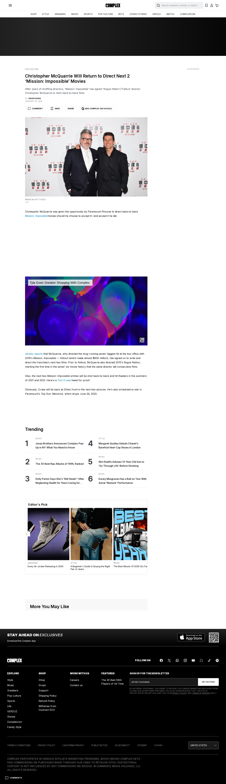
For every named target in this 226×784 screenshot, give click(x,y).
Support (43, 690)
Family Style (14, 727)
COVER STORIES (138, 14)
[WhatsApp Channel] (177, 660)
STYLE (45, 14)
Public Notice (99, 745)
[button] (203, 745)
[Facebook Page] (161, 660)
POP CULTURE (105, 14)
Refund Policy (47, 700)
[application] (86, 311)
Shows (11, 716)
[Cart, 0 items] (217, 5)
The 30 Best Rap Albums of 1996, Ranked (60, 463)
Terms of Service (201, 693)
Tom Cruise (64, 380)
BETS (121, 14)
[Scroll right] (144, 533)
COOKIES (158, 745)
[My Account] (212, 5)
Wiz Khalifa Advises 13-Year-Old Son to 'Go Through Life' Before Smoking (121, 463)
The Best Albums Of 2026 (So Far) (130, 566)
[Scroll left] (27, 533)
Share (70, 108)
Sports (11, 700)
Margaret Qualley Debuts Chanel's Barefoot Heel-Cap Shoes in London (120, 445)
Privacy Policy (179, 693)
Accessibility (122, 745)
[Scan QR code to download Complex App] (214, 637)
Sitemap (142, 745)
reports (34, 353)
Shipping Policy (48, 695)
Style (102, 438)
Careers (74, 680)
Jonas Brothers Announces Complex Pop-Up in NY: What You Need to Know (60, 445)
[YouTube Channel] (193, 660)
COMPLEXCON (187, 14)
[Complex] (113, 5)
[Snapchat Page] (201, 660)
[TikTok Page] (209, 660)
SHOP (34, 14)
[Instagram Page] (185, 660)
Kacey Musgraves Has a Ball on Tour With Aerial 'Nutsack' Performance (123, 480)
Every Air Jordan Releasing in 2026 (45, 566)
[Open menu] (10, 5)
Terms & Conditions (19, 745)
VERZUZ (156, 14)
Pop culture (14, 695)
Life (9, 706)
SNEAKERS (60, 14)
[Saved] (206, 5)
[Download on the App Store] (191, 637)
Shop (42, 680)
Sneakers (33, 563)
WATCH (170, 14)
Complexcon (14, 721)
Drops (42, 685)
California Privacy (73, 745)
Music (39, 438)
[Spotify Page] (217, 660)
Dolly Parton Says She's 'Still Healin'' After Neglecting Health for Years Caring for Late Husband (60, 481)
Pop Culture (31, 69)
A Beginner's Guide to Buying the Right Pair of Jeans (90, 567)
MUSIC (74, 14)
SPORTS (88, 14)
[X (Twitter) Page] (169, 660)
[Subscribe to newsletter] (208, 682)
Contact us (76, 685)
